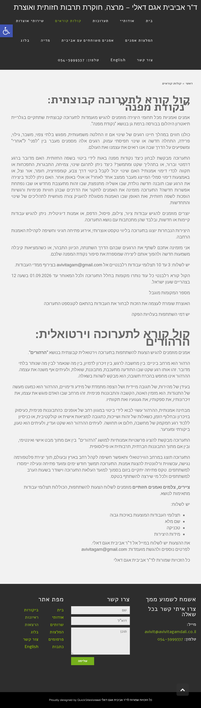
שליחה (82, 661)
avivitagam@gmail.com (79, 264)
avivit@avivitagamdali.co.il (170, 632)
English (31, 646)
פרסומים (56, 639)
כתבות (58, 646)
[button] (6, 30)
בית (60, 610)
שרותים (57, 624)
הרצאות (31, 624)
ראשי (188, 83)
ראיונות (31, 617)
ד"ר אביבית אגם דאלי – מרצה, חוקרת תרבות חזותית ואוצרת (105, 7)
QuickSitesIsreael (89, 700)
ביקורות (31, 610)
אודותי (58, 617)
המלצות (57, 632)
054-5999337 (170, 639)
